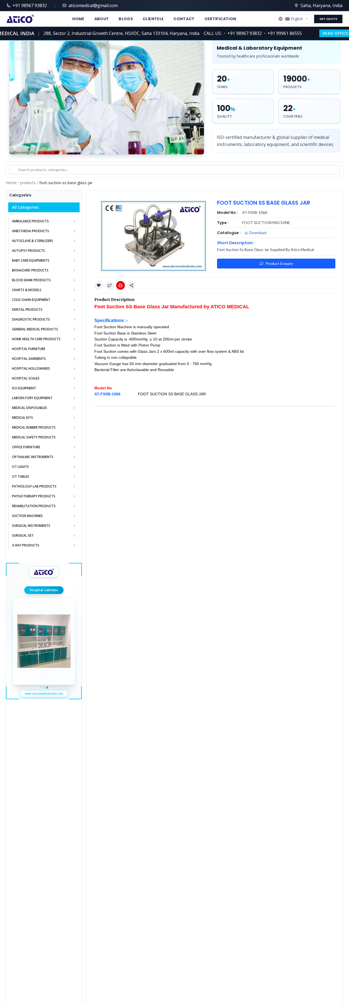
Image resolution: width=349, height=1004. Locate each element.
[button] (98, 285)
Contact (183, 19)
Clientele (153, 19)
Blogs (126, 19)
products (28, 182)
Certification (220, 19)
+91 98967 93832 (235, 33)
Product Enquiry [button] (279, 263)
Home (78, 19)
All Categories (25, 207)
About (101, 19)
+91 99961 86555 (275, 33)
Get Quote (328, 19)
